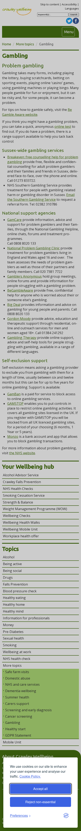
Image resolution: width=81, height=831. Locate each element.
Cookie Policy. (30, 776)
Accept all (40, 788)
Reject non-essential (40, 801)
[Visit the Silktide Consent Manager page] (66, 816)
